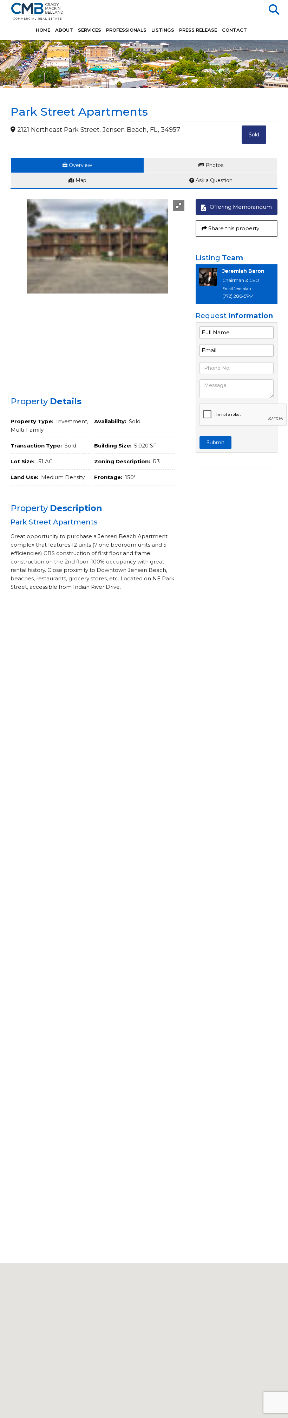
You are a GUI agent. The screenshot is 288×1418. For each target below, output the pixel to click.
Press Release (198, 30)
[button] (178, 205)
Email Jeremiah (236, 288)
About (64, 30)
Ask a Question (213, 180)
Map (80, 180)
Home (43, 30)
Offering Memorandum (241, 207)
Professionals (126, 30)
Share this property (233, 228)
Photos (213, 165)
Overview (79, 165)
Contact (234, 30)
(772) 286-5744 (238, 296)
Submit (215, 442)
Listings (162, 30)
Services (89, 30)
